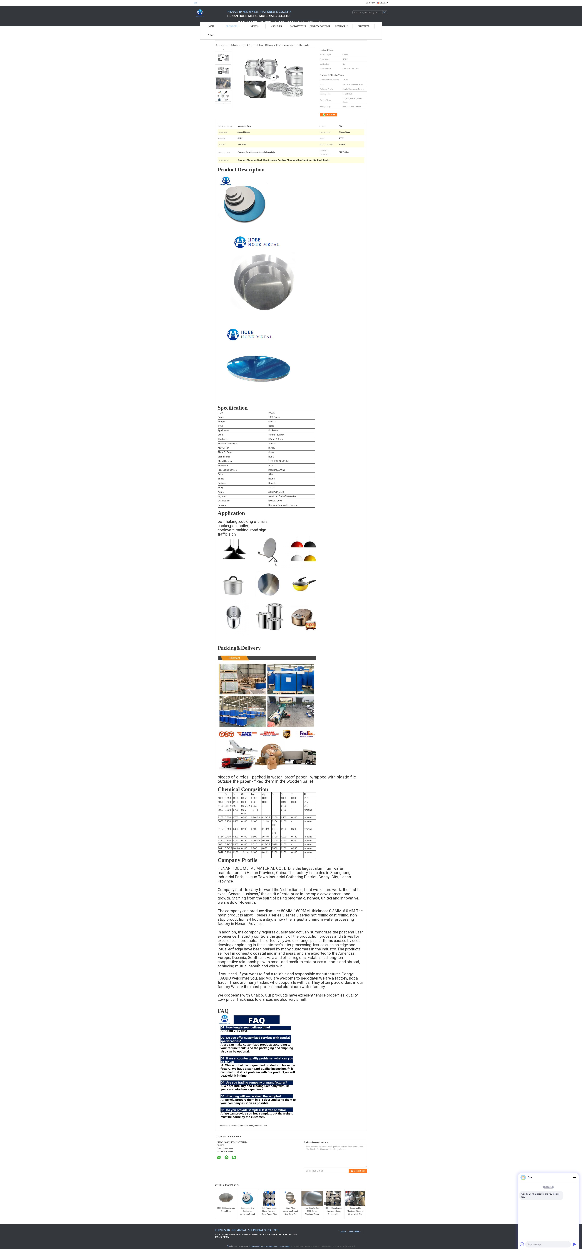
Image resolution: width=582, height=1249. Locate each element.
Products (231, 26)
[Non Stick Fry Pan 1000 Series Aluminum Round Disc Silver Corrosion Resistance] (312, 1198)
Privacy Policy (242, 1246)
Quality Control (320, 26)
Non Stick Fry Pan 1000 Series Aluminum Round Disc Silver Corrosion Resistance (312, 1214)
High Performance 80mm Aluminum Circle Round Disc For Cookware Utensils (269, 1214)
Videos (255, 26)
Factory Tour (298, 26)
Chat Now (370, 3)
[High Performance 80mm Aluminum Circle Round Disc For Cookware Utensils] (269, 1198)
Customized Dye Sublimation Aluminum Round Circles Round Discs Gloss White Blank (247, 1214)
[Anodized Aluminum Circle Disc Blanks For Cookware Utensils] (223, 70)
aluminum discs (232, 1126)
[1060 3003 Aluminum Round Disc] (226, 1198)
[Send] (574, 1244)
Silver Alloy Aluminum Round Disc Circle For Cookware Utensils (290, 1212)
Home (211, 26)
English (383, 3)
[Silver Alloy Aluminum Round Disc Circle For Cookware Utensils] (290, 1198)
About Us (276, 26)
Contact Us (341, 26)
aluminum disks (246, 1126)
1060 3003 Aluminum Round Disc (226, 1209)
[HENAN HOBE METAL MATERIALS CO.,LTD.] (210, 13)
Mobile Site (233, 1246)
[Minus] (574, 1177)
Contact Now (359, 1171)
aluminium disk (260, 1126)
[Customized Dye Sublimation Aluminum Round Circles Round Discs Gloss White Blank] (247, 1198)
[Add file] (522, 1244)
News (211, 35)
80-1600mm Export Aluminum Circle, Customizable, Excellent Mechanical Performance (333, 1214)
